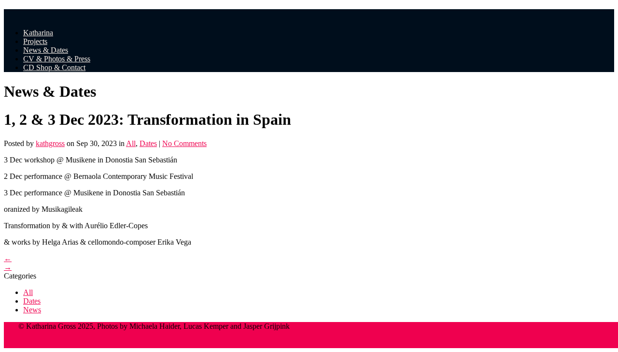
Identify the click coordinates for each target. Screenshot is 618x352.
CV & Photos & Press (56, 59)
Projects (35, 41)
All (131, 143)
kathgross (50, 143)
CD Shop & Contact (54, 67)
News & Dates (45, 50)
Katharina (38, 33)
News (32, 310)
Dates (148, 143)
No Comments (184, 143)
